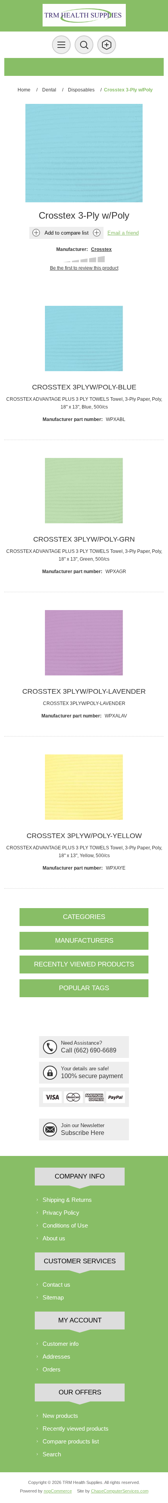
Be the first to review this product (84, 268)
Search (52, 1454)
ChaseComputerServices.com (119, 1491)
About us (54, 1238)
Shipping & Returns (67, 1199)
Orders (52, 1369)
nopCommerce (58, 1491)
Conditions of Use (65, 1225)
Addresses (56, 1356)
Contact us (56, 1284)
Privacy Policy (61, 1212)
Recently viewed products (76, 1428)
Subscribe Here (82, 1132)
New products (60, 1415)
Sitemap (53, 1297)
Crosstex (101, 249)
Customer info (61, 1343)
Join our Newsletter (82, 1125)
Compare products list (71, 1441)
